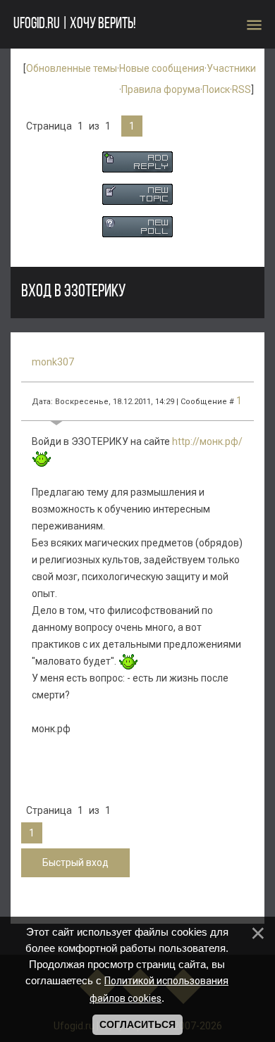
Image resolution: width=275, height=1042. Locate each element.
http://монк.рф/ (207, 441)
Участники (231, 68)
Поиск (216, 89)
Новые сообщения (161, 68)
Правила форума (160, 89)
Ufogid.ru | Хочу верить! (74, 24)
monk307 (53, 362)
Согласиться (137, 1024)
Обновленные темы (71, 68)
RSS (241, 89)
